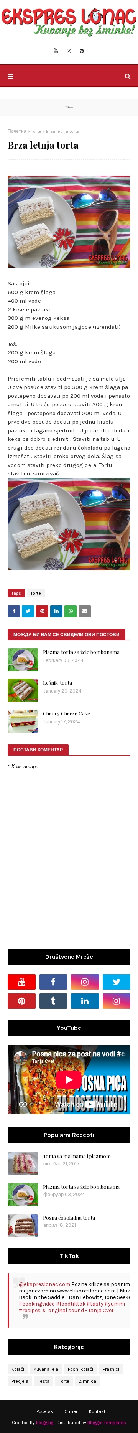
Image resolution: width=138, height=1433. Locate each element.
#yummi (115, 1304)
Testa (43, 1381)
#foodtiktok (70, 1304)
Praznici (111, 1369)
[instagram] (69, 51)
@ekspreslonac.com (44, 1284)
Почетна (17, 131)
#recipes (30, 1310)
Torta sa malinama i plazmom (77, 1156)
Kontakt (97, 1411)
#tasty (95, 1304)
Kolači (18, 1369)
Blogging (44, 1422)
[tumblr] (53, 1001)
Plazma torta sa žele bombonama (81, 652)
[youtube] (56, 51)
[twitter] (117, 982)
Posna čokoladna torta (69, 1217)
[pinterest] (82, 51)
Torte (36, 131)
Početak (44, 1411)
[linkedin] (85, 1001)
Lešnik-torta (57, 682)
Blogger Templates (106, 1422)
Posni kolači (80, 1369)
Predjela (20, 1381)
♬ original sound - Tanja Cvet (78, 1310)
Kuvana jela (46, 1369)
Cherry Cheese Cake (66, 713)
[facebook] (53, 982)
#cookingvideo (37, 1304)
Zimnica (87, 1381)
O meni (72, 1411)
